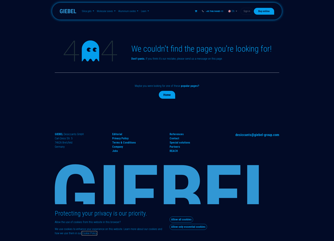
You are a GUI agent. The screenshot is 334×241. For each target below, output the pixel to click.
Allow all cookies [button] (181, 219)
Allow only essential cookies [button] (188, 226)
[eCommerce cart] (196, 11)
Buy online (264, 11)
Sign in (247, 11)
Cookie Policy (89, 233)
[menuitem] (88, 11)
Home (167, 95)
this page (217, 58)
